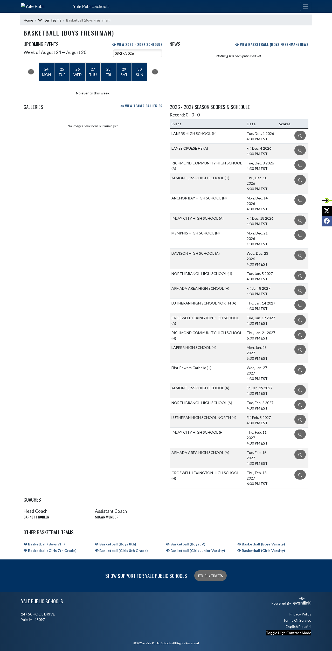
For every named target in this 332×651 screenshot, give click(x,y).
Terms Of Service (297, 620)
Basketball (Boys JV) (187, 544)
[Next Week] (155, 71)
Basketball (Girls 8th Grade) (123, 550)
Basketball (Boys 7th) (46, 544)
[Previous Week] (31, 71)
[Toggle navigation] (305, 6)
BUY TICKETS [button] (213, 575)
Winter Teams (49, 20)
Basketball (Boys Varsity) (263, 544)
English (292, 626)
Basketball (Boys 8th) (117, 544)
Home (28, 20)
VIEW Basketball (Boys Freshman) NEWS (273, 44)
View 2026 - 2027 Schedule (139, 44)
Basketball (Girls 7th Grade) (52, 550)
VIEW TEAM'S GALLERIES (143, 105)
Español (305, 626)
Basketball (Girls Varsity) (263, 550)
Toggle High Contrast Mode (288, 633)
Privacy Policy (300, 614)
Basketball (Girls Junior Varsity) (197, 550)
